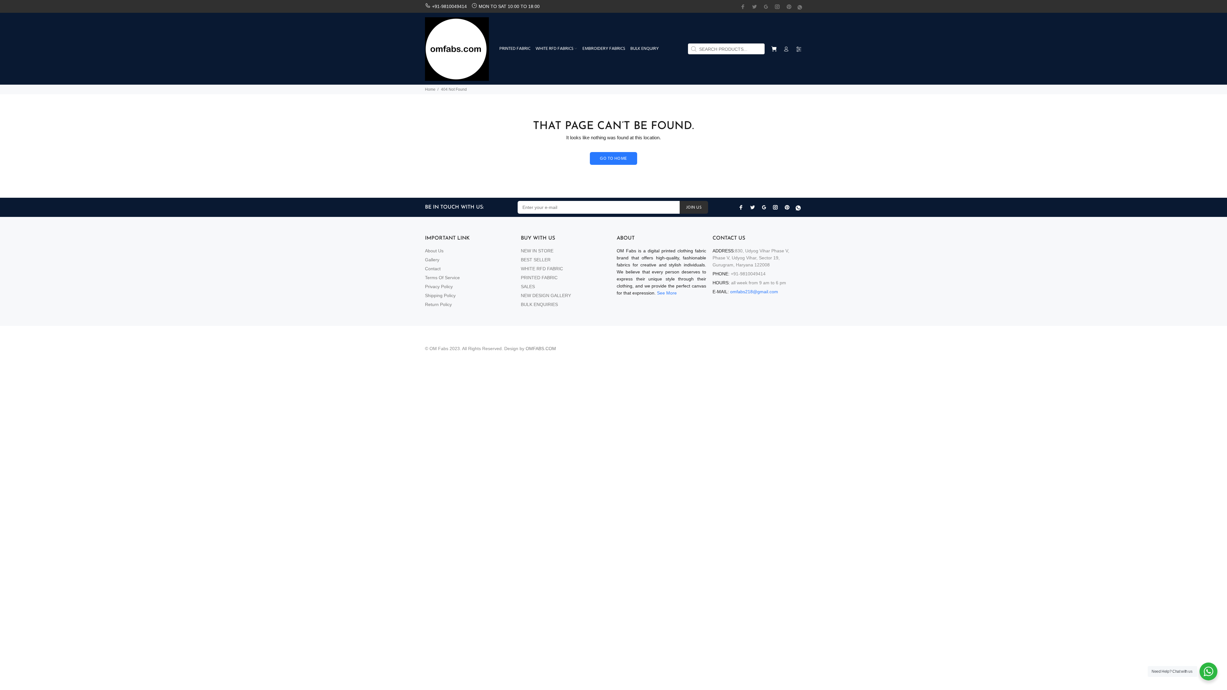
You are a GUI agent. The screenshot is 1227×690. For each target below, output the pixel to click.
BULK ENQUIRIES (539, 304)
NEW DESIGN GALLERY (546, 295)
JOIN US (694, 207)
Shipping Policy (440, 295)
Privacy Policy (439, 286)
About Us (434, 250)
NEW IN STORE (537, 250)
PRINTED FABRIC (539, 277)
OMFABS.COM (541, 348)
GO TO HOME (613, 158)
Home (430, 89)
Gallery (432, 259)
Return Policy (438, 304)
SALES (528, 286)
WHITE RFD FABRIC (542, 268)
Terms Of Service (442, 277)
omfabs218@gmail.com (754, 291)
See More (667, 292)
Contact (433, 268)
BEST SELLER (536, 259)
